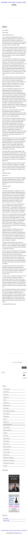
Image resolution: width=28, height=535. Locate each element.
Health (5, 400)
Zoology (5, 433)
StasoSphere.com (17, 533)
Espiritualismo (7, 446)
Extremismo (6, 449)
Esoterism (5, 394)
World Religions (7, 430)
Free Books (5, 518)
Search (24, 530)
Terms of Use (13, 530)
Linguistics (6, 402)
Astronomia (6, 441)
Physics (5, 419)
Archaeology (6, 389)
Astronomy (6, 391)
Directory (5, 435)
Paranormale (6, 452)
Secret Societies (7, 424)
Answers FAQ (6, 520)
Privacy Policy (5, 530)
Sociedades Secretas (8, 463)
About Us (19, 530)
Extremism (6, 397)
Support (5, 466)
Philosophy (6, 416)
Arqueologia (6, 438)
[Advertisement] (14, 14)
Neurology (6, 408)
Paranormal (6, 413)
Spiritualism (6, 427)
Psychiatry (6, 422)
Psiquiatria (6, 455)
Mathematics (6, 405)
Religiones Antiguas (8, 457)
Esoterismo (6, 444)
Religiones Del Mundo (9, 460)
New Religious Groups (9, 411)
